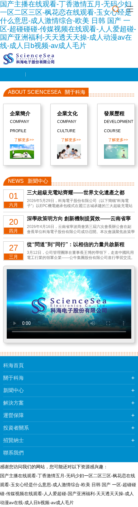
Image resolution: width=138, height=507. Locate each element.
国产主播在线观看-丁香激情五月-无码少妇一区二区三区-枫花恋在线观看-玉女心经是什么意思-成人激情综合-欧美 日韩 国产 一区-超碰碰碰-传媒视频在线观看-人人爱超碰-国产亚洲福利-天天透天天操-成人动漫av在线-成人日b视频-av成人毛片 (68, 25)
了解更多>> (24, 140)
